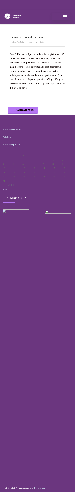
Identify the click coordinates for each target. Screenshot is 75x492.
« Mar (5, 189)
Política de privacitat (12, 144)
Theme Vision (39, 488)
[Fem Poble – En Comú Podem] (12, 22)
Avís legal (7, 137)
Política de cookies (12, 129)
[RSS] (6, 4)
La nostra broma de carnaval (27, 37)
